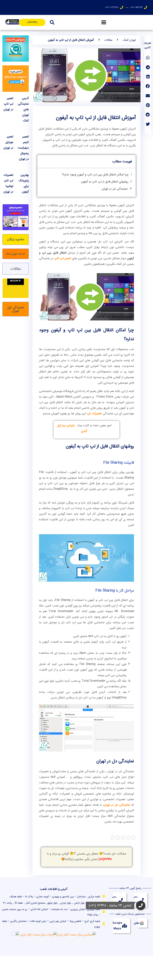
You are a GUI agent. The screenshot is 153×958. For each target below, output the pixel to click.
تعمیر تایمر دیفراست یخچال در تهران (23, 147)
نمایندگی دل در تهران (115, 188)
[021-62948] (121, 900)
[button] (103, 22)
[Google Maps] (124, 926)
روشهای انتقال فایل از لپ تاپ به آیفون (104, 181)
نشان (137, 923)
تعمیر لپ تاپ (62, 258)
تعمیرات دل (95, 413)
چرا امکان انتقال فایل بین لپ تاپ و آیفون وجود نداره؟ (95, 174)
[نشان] (142, 923)
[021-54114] (142, 900)
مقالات (108, 40)
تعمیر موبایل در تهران (8, 142)
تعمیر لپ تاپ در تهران (8, 104)
